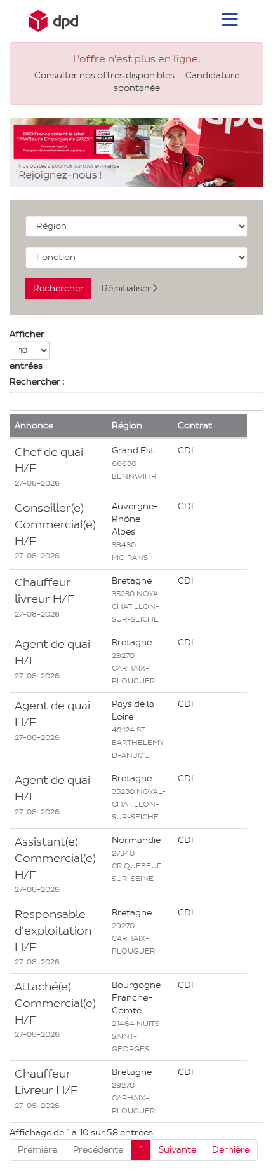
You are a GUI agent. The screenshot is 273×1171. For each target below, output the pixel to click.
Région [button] (127, 425)
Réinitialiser (127, 288)
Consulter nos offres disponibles (104, 75)
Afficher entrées (27, 350)
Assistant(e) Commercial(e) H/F (55, 858)
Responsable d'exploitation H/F (53, 930)
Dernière (231, 1149)
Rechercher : (37, 381)
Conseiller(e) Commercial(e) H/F (55, 524)
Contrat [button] (195, 425)
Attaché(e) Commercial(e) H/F (55, 1003)
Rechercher (58, 288)
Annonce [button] (34, 425)
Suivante (177, 1149)
